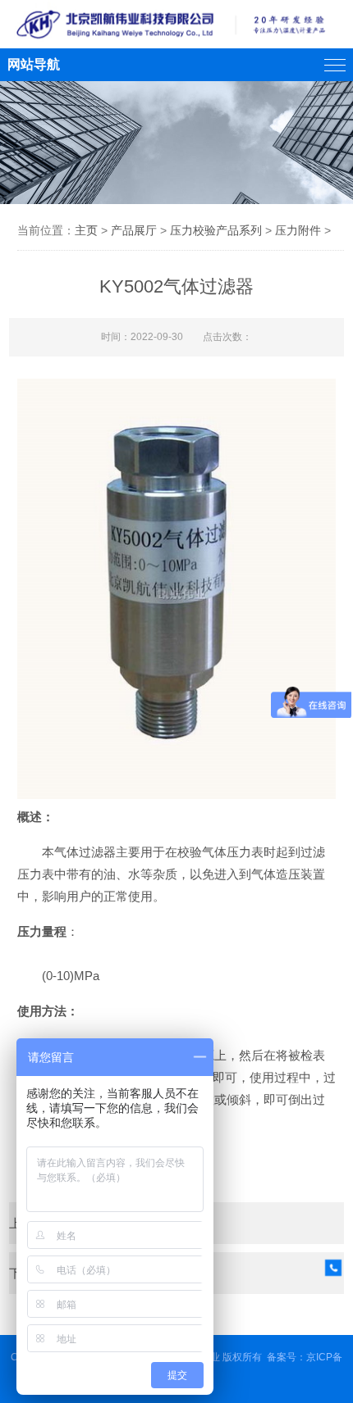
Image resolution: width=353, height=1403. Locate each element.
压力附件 (298, 230)
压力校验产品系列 (216, 230)
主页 (86, 230)
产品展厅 (134, 230)
